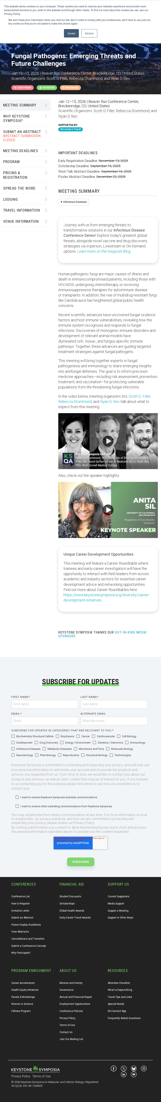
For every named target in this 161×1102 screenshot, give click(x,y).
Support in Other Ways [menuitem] (120, 917)
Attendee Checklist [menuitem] (119, 983)
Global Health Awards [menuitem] (72, 910)
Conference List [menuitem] (20, 896)
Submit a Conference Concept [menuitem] (28, 945)
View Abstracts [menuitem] (20, 931)
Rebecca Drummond (132, 111)
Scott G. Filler (139, 396)
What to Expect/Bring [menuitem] (120, 989)
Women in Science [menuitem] (22, 1003)
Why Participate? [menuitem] (20, 952)
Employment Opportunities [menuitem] (75, 1003)
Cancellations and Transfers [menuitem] (27, 938)
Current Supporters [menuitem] (118, 896)
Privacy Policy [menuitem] (67, 1018)
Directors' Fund (70, 129)
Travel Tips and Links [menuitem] (120, 997)
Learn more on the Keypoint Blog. (104, 251)
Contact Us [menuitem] (66, 1032)
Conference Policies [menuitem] (71, 1011)
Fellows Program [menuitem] (21, 1011)
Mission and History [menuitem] (71, 983)
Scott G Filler (103, 111)
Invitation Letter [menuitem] (20, 910)
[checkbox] (79, 746)
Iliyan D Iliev (68, 116)
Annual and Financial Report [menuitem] (76, 997)
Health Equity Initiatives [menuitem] (25, 989)
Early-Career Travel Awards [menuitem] (75, 917)
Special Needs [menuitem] (116, 1003)
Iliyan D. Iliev (110, 401)
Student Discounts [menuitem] (70, 896)
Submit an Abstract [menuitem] (22, 917)
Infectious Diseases (75, 201)
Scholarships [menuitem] (67, 903)
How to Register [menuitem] (20, 903)
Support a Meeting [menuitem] (118, 910)
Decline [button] (89, 33)
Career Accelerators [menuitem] (23, 983)
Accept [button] (71, 33)
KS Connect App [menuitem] (117, 1011)
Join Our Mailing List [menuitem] (71, 1039)
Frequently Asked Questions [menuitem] (124, 1018)
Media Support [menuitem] (116, 903)
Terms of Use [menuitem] (67, 1025)
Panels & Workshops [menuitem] (23, 997)
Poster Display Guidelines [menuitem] (26, 924)
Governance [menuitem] (67, 989)
